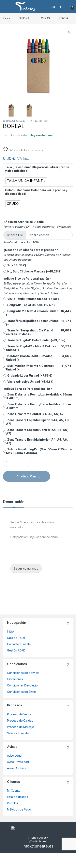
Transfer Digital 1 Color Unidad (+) (35, 340)
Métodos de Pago (19, 809)
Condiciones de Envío (21, 691)
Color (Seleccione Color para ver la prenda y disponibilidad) (36, 191)
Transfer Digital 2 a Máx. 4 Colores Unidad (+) (39, 348)
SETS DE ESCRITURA (35, 120)
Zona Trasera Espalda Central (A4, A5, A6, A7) (37, 431)
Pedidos (12, 803)
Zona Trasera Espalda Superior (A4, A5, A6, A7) (38, 421)
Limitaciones (15, 679)
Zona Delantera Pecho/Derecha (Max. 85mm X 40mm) (38, 406)
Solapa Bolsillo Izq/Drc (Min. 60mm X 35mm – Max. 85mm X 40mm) (39, 451)
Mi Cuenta (13, 790)
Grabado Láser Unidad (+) (29, 375)
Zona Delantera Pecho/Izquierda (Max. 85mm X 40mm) (39, 396)
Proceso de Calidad (20, 720)
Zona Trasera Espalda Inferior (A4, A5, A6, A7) (37, 441)
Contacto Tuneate (19, 644)
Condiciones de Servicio (23, 672)
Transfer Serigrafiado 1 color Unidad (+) (39, 322)
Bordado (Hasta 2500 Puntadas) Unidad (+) (39, 357)
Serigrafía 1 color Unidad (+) (31, 305)
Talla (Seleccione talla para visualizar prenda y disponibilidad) (37, 168)
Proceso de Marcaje (20, 727)
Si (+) (16, 265)
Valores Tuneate (18, 733)
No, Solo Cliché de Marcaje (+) (33, 271)
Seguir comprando (26, 568)
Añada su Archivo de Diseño (23, 221)
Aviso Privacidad (18, 762)
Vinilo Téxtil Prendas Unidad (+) (33, 299)
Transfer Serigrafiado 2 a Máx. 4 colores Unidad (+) (39, 332)
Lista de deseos (17, 797)
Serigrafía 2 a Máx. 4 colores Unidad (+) (39, 312)
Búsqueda (53, 6)
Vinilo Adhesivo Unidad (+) (30, 381)
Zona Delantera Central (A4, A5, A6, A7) (35, 414)
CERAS (45, 18)
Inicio (6, 18)
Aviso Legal (14, 755)
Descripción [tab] (13, 502)
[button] (69, 32)
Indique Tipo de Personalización (27, 278)
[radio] (26, 181)
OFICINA (24, 18)
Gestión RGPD (16, 650)
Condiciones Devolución (23, 685)
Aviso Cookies (16, 768)
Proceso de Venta (19, 714)
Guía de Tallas (16, 637)
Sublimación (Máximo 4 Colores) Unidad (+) (39, 367)
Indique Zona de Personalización (27, 388)
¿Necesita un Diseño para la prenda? (30, 250)
